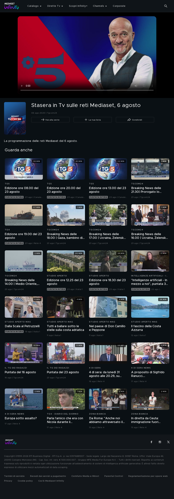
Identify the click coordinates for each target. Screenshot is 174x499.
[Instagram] (159, 441)
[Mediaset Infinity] (11, 6)
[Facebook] (151, 441)
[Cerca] (166, 6)
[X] (168, 441)
